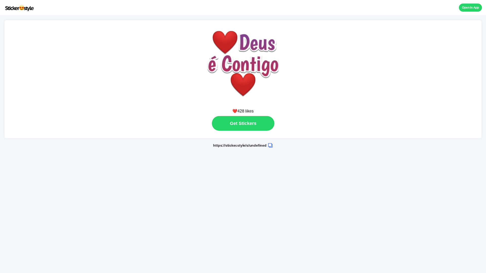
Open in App (470, 7)
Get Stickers (243, 123)
